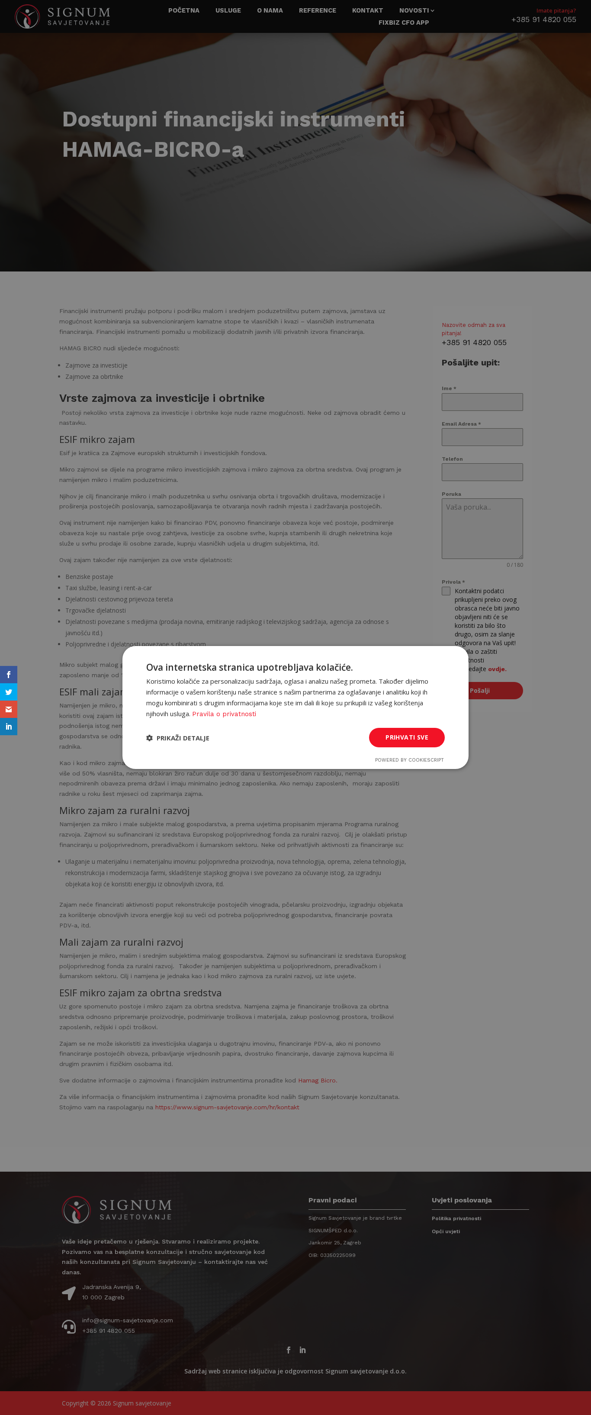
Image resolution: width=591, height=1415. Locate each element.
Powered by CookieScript (409, 760)
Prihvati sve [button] (406, 737)
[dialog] (295, 707)
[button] (177, 738)
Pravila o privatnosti (224, 714)
